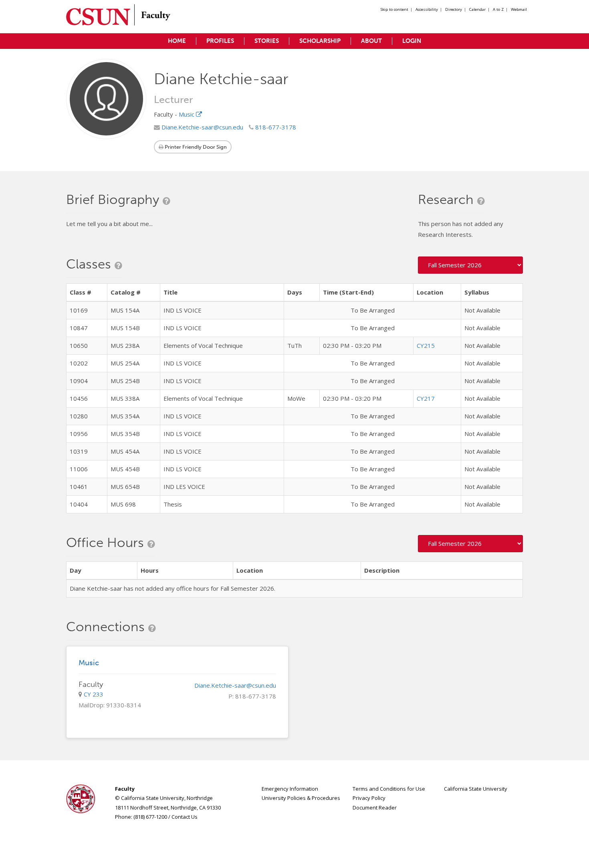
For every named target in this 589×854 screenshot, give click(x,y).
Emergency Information (290, 788)
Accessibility (427, 9)
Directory (453, 9)
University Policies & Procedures (301, 798)
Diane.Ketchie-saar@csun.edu (201, 127)
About (371, 40)
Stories (266, 40)
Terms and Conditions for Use (389, 788)
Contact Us (184, 816)
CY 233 (93, 694)
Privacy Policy (369, 798)
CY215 (426, 345)
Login (411, 40)
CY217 (426, 398)
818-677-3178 (275, 127)
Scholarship (320, 40)
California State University (475, 788)
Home (177, 40)
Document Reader (375, 807)
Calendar (477, 9)
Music (187, 114)
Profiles (220, 40)
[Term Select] (470, 265)
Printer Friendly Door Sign (195, 147)
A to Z (498, 9)
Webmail (519, 9)
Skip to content (394, 9)
